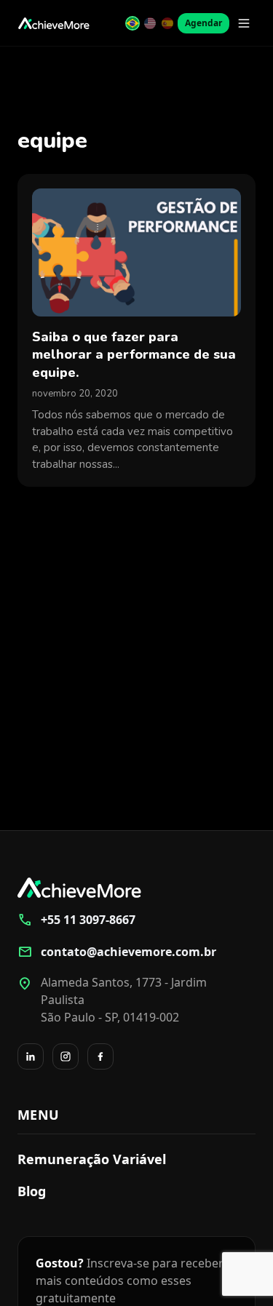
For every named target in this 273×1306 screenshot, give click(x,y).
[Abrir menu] (244, 23)
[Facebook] (100, 1056)
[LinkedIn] (30, 1056)
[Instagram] (65, 1056)
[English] (150, 23)
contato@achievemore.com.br (116, 951)
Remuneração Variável (91, 1159)
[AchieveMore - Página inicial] (53, 23)
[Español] (167, 23)
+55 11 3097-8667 (76, 919)
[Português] (132, 23)
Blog (31, 1191)
